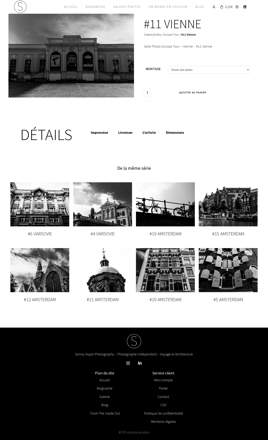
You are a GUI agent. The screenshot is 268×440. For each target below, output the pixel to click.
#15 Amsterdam (228, 234)
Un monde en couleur (168, 7)
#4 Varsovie (103, 234)
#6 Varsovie (40, 234)
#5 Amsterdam (228, 299)
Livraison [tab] (125, 132)
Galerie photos (127, 7)
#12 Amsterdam (40, 299)
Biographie (95, 7)
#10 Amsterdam (165, 299)
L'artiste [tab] (149, 132)
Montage (153, 69)
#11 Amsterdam (103, 299)
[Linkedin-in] (140, 363)
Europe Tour (171, 34)
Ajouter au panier (192, 92)
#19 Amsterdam (165, 234)
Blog (199, 7)
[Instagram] (238, 6)
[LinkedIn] (245, 6)
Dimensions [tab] (175, 132)
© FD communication (134, 432)
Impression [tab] (99, 132)
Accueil (71, 7)
